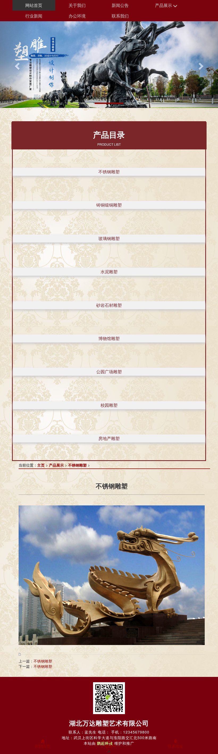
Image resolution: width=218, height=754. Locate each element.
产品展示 (164, 5)
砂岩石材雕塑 (109, 305)
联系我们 (120, 16)
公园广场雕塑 (109, 371)
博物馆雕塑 (109, 338)
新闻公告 (120, 5)
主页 (41, 465)
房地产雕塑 (109, 438)
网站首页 (33, 5)
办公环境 (77, 16)
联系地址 (175, 746)
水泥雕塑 (109, 272)
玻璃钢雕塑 (109, 238)
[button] (16, 64)
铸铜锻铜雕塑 (109, 205)
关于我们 (77, 5)
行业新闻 (33, 16)
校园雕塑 (109, 405)
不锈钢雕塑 (109, 172)
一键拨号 (109, 746)
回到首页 (42, 746)
